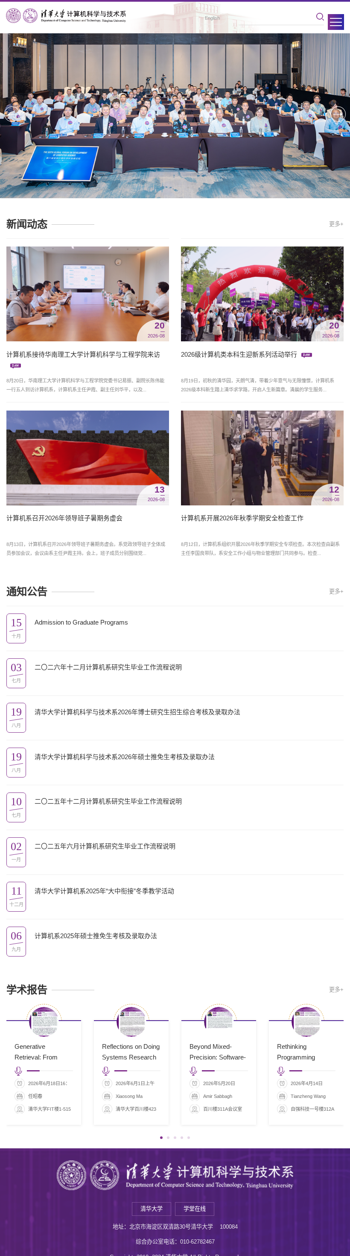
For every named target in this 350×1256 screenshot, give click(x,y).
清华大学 (151, 1209)
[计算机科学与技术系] (66, 15)
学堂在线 (195, 1209)
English (212, 18)
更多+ (336, 224)
